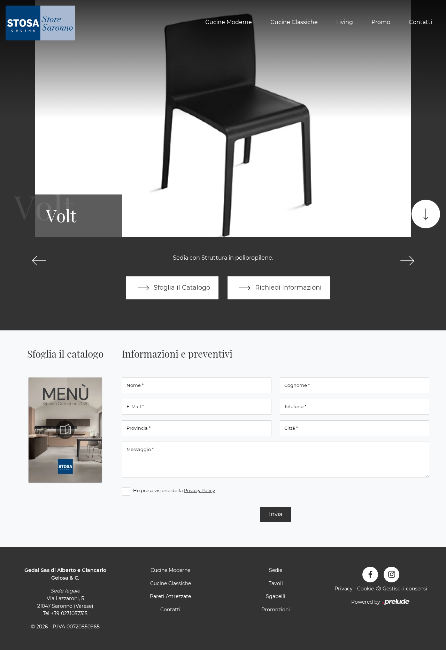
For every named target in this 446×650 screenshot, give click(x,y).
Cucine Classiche (294, 22)
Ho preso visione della (174, 490)
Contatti (420, 22)
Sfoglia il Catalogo (181, 287)
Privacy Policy (199, 490)
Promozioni (275, 609)
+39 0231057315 (69, 613)
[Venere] (39, 261)
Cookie (365, 589)
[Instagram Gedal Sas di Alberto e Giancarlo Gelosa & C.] (391, 574)
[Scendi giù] (425, 214)
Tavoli (276, 583)
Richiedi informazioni (287, 287)
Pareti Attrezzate (170, 596)
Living (344, 22)
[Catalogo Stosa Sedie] (65, 429)
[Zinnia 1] (407, 261)
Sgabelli (275, 596)
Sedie (275, 570)
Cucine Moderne (228, 22)
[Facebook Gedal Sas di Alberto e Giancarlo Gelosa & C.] (370, 574)
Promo (380, 22)
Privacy (343, 589)
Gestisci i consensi (405, 589)
